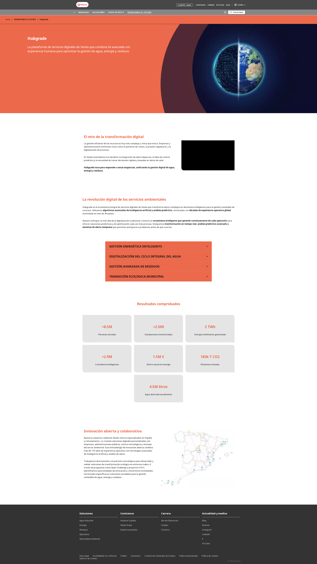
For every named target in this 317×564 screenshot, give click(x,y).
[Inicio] (74, 12)
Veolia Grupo (126, 525)
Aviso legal (84, 555)
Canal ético (136, 555)
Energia (82, 525)
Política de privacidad (188, 555)
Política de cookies (210, 555)
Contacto (165, 529)
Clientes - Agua (184, 5)
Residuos (83, 529)
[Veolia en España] (82, 4)
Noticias (220, 5)
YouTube (206, 543)
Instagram (207, 529)
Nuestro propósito (128, 529)
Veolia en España (128, 520)
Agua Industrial (86, 520)
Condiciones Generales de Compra (160, 555)
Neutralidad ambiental (89, 538)
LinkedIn (206, 534)
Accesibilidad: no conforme (104, 555)
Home (7, 19)
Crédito (123, 555)
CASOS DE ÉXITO (116, 12)
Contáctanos (238, 12)
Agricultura (84, 534)
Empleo (164, 525)
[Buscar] (225, 12)
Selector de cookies (88, 558)
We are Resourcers (169, 520)
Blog (228, 5)
